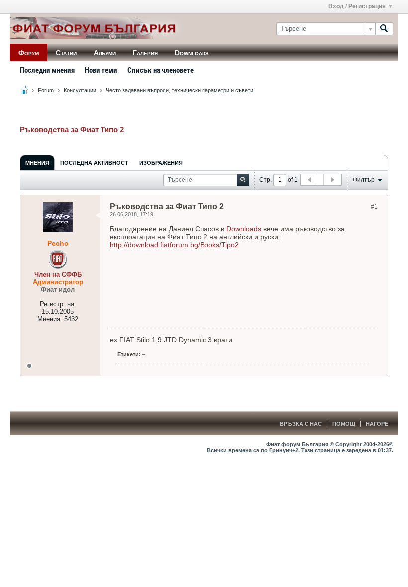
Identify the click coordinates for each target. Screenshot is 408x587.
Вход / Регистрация (357, 6)
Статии (66, 53)
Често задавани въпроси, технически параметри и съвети (179, 90)
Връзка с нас (301, 424)
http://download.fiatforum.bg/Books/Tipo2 (174, 245)
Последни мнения (47, 70)
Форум (28, 53)
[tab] (37, 162)
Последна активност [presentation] (94, 163)
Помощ (343, 424)
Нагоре (377, 424)
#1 (374, 206)
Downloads (192, 53)
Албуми (105, 53)
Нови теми (101, 70)
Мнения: (49, 319)
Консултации (80, 90)
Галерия (145, 53)
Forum (46, 90)
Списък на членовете (160, 70)
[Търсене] (384, 28)
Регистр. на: (58, 304)
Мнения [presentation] (37, 163)
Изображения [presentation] (161, 163)
